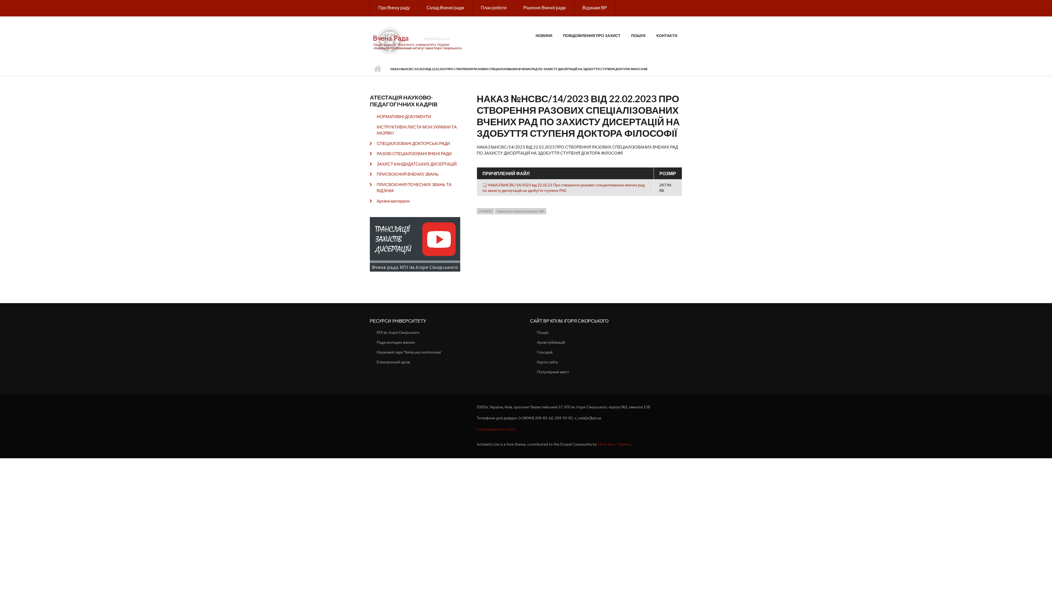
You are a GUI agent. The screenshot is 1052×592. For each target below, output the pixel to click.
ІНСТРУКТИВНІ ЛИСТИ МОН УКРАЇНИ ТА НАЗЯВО (417, 130)
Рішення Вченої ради (544, 7)
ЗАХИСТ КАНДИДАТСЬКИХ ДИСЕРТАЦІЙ (417, 163)
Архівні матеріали (393, 200)
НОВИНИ (485, 211)
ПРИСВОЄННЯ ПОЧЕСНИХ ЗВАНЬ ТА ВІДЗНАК (414, 187)
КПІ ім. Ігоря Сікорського (398, 332)
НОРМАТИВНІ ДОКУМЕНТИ (404, 116)
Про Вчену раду (394, 7)
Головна (377, 69)
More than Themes (614, 444)
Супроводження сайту (496, 429)
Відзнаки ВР (594, 7)
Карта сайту (547, 362)
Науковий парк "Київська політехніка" (409, 352)
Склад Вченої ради (445, 7)
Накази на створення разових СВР (520, 211)
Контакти (666, 35)
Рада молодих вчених (396, 342)
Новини (544, 35)
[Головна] (418, 40)
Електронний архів (393, 362)
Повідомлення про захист (592, 35)
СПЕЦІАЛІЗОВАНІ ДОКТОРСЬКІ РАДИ (413, 143)
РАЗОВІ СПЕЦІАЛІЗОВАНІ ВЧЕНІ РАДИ (414, 153)
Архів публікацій (551, 342)
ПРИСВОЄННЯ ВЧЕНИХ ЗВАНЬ (408, 174)
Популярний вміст (553, 371)
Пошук (638, 35)
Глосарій (545, 352)
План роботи (494, 7)
